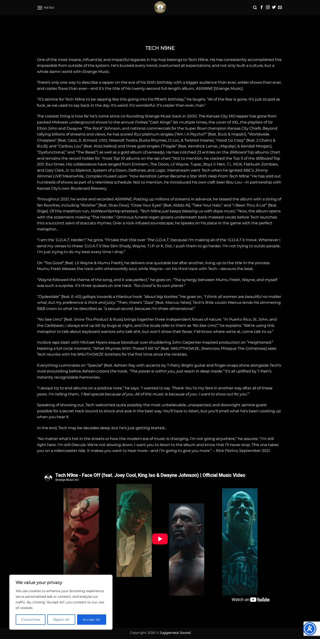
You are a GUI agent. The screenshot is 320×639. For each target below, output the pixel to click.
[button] (45, 7)
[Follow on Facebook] (262, 7)
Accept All (91, 619)
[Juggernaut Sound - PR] (160, 7)
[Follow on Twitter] (274, 7)
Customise (30, 619)
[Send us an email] (280, 7)
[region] (60, 602)
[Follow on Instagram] (268, 7)
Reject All (61, 619)
